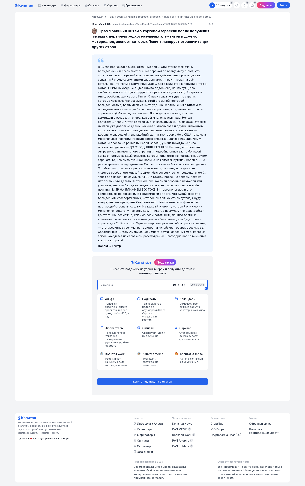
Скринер (112, 5)
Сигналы (93, 5)
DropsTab (217, 423)
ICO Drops (217, 429)
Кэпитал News (182, 423)
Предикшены (133, 5)
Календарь (49, 5)
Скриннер (144, 446)
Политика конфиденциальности (264, 431)
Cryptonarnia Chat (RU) (226, 435)
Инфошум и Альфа (150, 423)
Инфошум (97, 16)
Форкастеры (72, 5)
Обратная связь (260, 423)
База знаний (144, 452)
